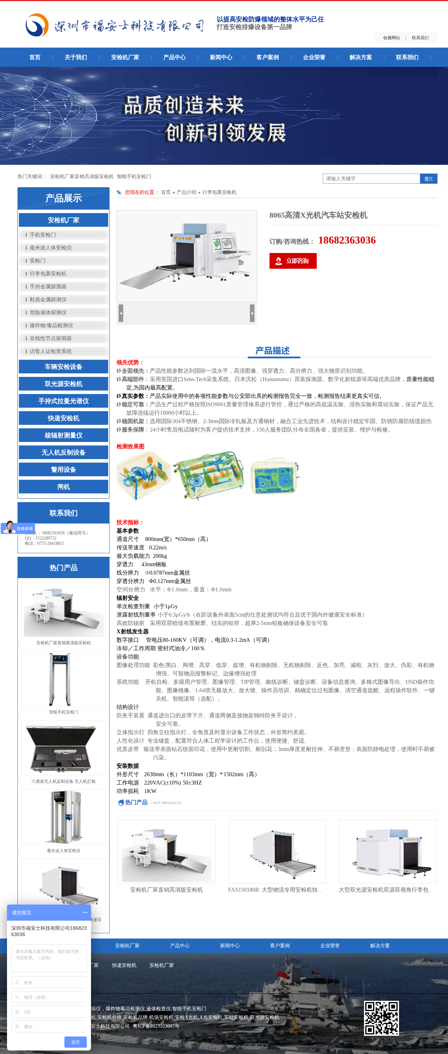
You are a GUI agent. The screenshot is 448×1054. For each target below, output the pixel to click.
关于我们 (76, 57)
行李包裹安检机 (48, 273)
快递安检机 (63, 418)
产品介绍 (186, 192)
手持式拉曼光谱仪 (63, 401)
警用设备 (63, 469)
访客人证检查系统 (51, 351)
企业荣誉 (314, 57)
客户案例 (268, 57)
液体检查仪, (159, 1008)
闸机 (63, 486)
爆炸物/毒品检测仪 (51, 325)
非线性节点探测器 (51, 338)
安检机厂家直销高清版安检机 (82, 176)
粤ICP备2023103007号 (156, 1026)
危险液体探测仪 (48, 312)
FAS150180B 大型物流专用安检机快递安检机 (284, 890)
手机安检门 (43, 235)
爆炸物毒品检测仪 (125, 1008)
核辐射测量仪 (64, 435)
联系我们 (420, 37)
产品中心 (174, 57)
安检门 (38, 261)
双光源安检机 (64, 383)
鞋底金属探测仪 (48, 299)
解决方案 (361, 57)
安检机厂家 (125, 57)
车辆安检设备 (64, 366)
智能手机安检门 (134, 176)
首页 (35, 57)
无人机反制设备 (64, 452)
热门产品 (64, 567)
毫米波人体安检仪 (51, 248)
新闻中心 (221, 57)
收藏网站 (391, 37)
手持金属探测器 (48, 286)
